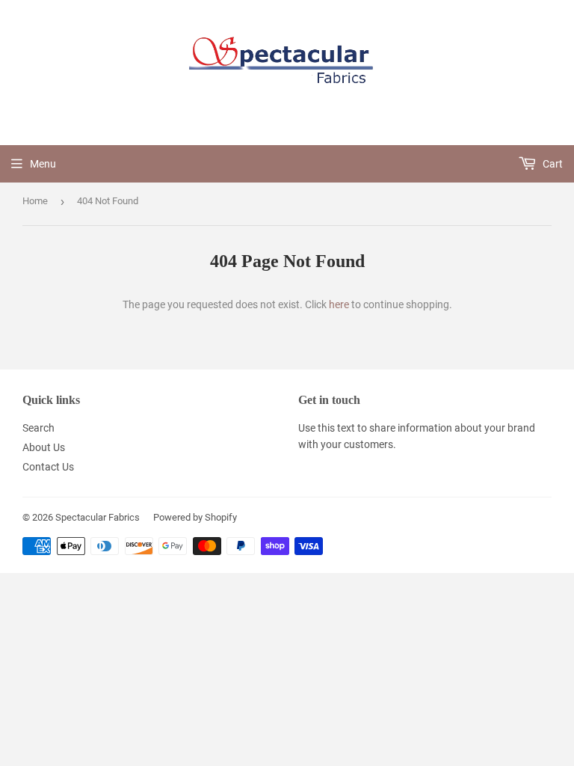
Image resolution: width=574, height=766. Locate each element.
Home (35, 200)
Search (38, 428)
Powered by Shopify (195, 517)
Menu (43, 164)
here (339, 304)
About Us (43, 447)
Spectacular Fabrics (97, 517)
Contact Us (48, 467)
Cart (551, 164)
